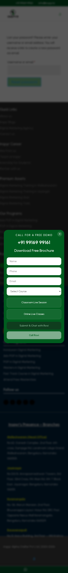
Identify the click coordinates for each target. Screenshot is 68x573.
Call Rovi (34, 335)
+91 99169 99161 (34, 242)
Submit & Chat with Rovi (34, 325)
